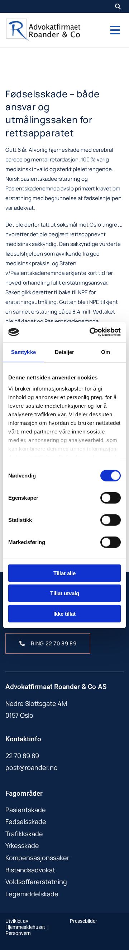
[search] (118, 6)
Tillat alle (64, 573)
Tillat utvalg (64, 593)
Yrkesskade (22, 845)
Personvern (18, 933)
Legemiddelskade (31, 894)
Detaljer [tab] (65, 352)
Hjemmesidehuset (25, 927)
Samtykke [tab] (23, 352)
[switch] (110, 497)
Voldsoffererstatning (36, 881)
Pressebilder (83, 921)
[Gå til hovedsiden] (43, 30)
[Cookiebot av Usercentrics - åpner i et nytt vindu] (91, 332)
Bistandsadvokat (30, 870)
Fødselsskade (25, 821)
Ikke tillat (64, 613)
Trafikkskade (24, 833)
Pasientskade (25, 809)
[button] (107, 30)
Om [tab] (105, 352)
